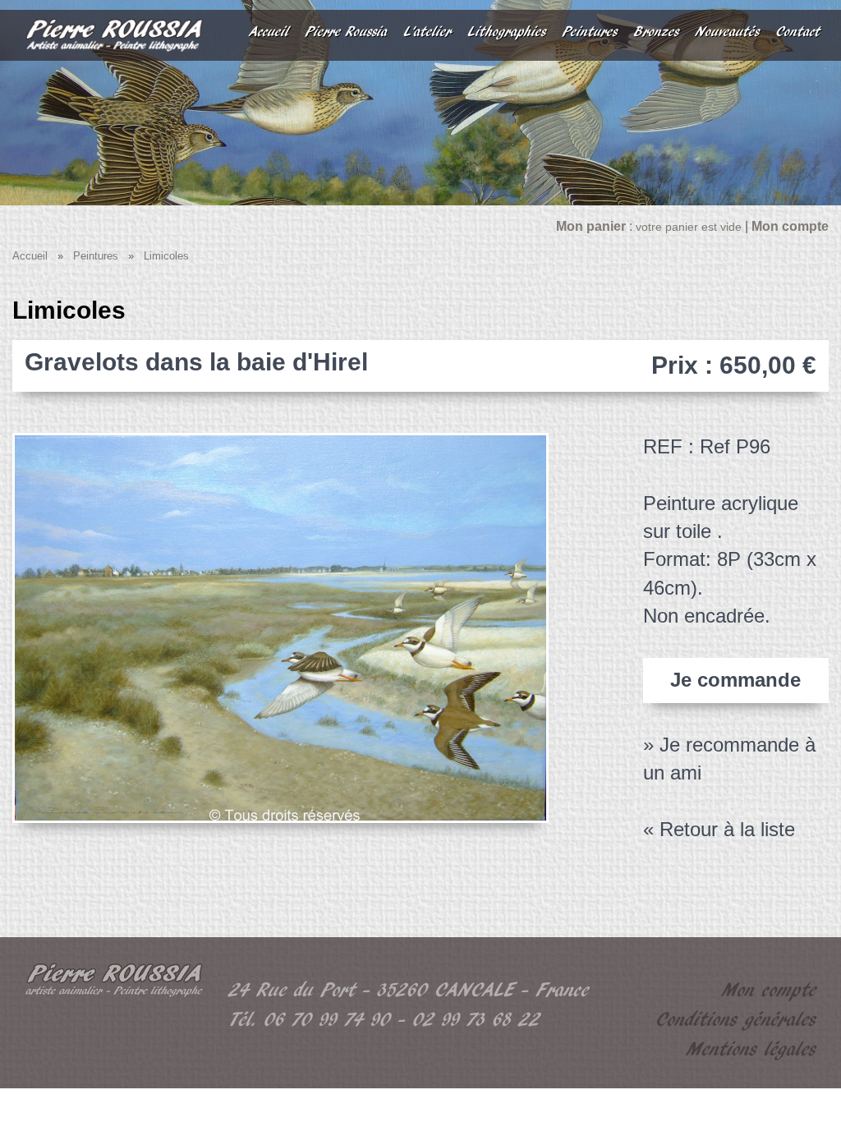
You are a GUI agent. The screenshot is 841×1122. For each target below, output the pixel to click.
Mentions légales (751, 1049)
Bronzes (656, 31)
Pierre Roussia (347, 31)
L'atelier (428, 31)
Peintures (590, 31)
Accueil (269, 31)
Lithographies (507, 31)
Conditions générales (736, 1020)
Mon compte (769, 990)
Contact (798, 31)
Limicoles (166, 256)
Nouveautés (728, 31)
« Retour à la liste (719, 829)
